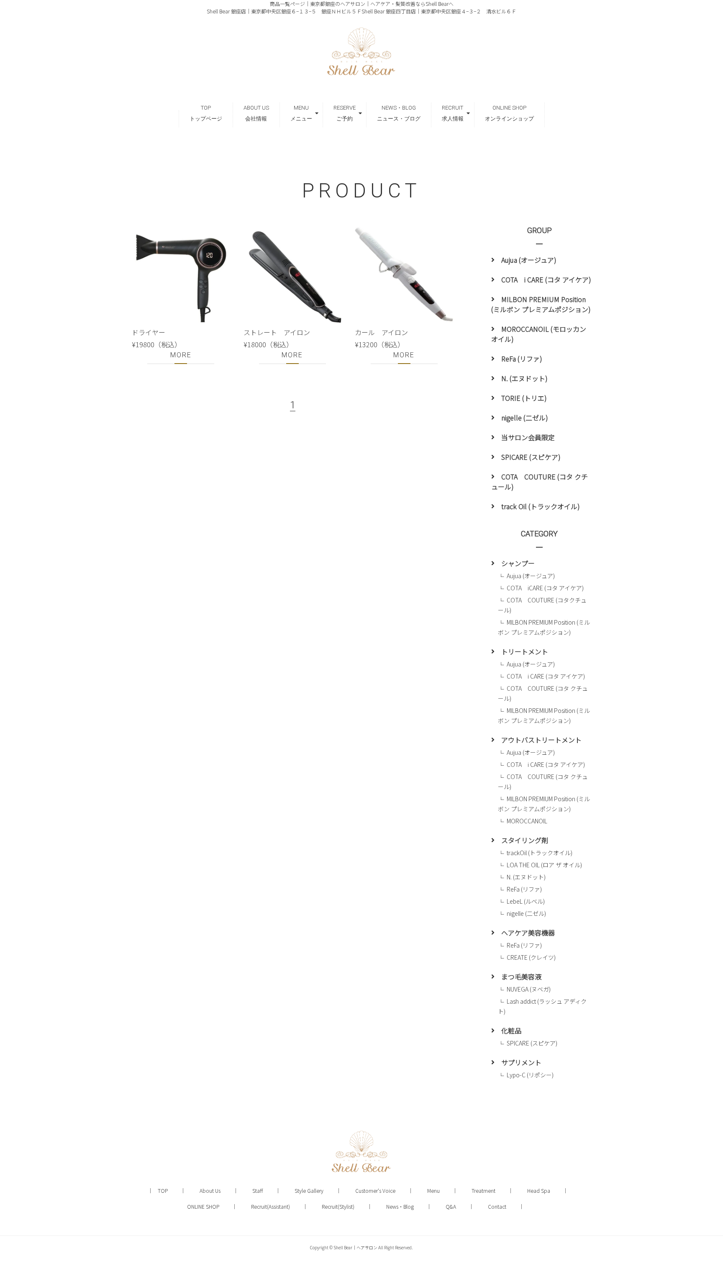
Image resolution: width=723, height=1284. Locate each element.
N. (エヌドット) (524, 378)
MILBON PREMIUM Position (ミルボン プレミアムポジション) (541, 304)
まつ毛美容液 (521, 976)
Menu (433, 1190)
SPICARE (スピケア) (531, 457)
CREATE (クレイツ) (531, 957)
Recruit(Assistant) (270, 1206)
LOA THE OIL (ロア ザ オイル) (547, 865)
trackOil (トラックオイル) (539, 852)
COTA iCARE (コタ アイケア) (545, 588)
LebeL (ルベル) (526, 901)
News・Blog (400, 1206)
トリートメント (524, 651)
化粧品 (511, 1030)
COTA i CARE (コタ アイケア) (546, 279)
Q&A (451, 1206)
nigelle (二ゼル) (524, 418)
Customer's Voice (375, 1190)
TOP (163, 1190)
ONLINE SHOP (203, 1206)
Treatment (483, 1190)
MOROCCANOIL (527, 821)
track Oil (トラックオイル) (540, 506)
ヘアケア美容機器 (528, 933)
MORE (181, 355)
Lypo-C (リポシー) (530, 1075)
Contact (497, 1206)
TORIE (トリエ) (524, 398)
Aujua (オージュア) (528, 260)
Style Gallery (309, 1190)
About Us (210, 1190)
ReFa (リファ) (521, 359)
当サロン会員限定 (528, 437)
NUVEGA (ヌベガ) (529, 989)
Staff (257, 1190)
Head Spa (538, 1190)
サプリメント (521, 1062)
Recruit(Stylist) (338, 1206)
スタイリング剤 (524, 840)
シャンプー (518, 563)
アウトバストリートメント (541, 740)
